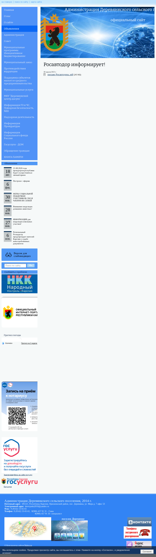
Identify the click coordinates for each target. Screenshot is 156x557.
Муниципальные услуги (18, 89)
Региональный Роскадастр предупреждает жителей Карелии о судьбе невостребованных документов (23, 238)
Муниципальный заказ (18, 62)
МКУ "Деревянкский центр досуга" (16, 97)
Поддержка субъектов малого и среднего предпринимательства (18, 80)
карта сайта (36, 2)
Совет (7, 41)
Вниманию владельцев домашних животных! (22, 208)
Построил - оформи (21, 181)
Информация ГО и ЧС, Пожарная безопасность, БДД (19, 108)
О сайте (8, 22)
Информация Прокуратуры (12, 125)
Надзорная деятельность (19, 117)
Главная (9, 10)
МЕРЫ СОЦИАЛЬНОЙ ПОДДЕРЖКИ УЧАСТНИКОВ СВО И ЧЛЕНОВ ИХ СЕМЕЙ (23, 197)
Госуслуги (8, 487)
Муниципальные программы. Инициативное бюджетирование (14, 52)
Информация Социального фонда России (16, 135)
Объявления (11, 28)
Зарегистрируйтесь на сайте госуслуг (18, 475)
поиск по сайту (21, 2)
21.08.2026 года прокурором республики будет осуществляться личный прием (23, 171)
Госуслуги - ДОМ (13, 144)
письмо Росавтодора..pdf (60, 74)
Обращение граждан (17, 150)
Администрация (14, 34)
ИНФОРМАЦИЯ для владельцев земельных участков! (22, 221)
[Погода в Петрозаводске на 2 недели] (29, 343)
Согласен (147, 551)
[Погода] (7, 343)
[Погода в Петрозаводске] (20, 340)
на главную (7, 2)
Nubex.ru (28, 545)
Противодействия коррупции (15, 70)
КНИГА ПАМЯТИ (13, 157)
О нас (7, 16)
